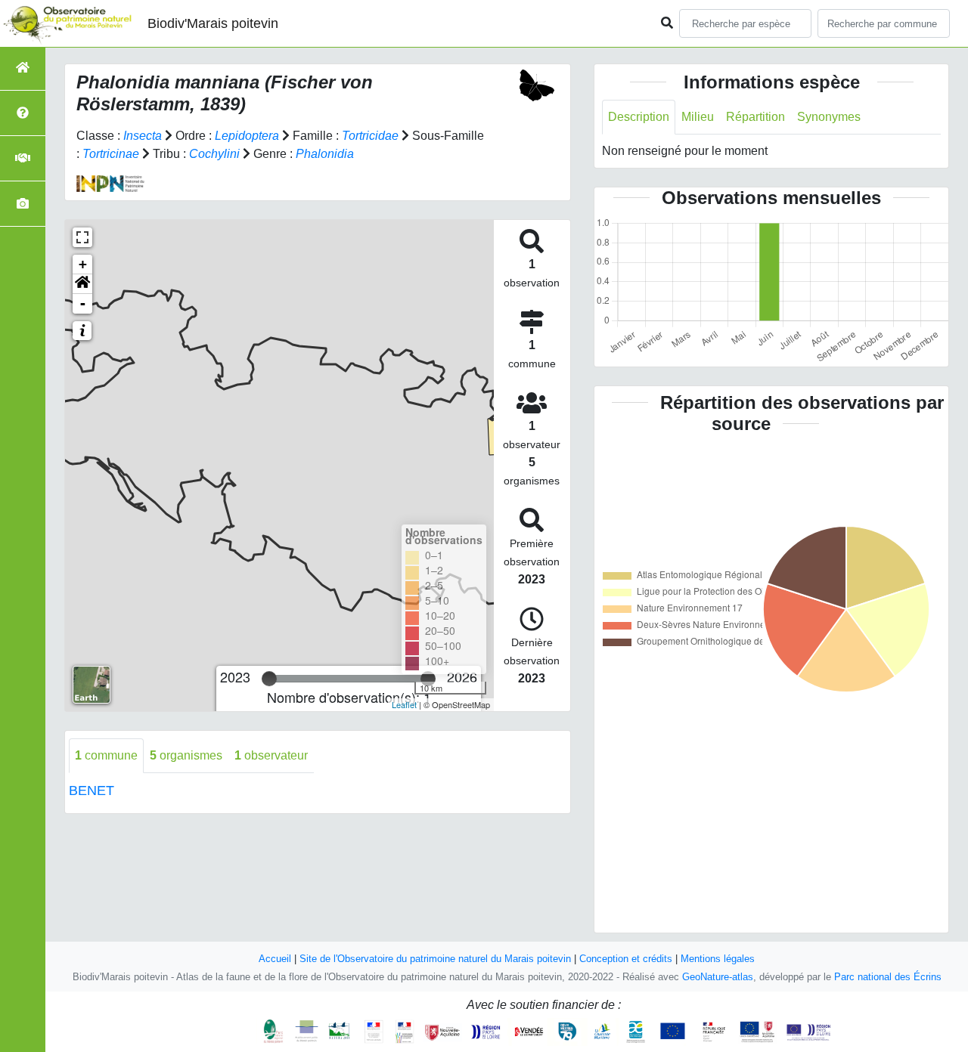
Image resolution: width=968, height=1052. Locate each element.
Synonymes (829, 116)
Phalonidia (325, 153)
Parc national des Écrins (888, 976)
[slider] (269, 678)
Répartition (755, 116)
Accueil (275, 958)
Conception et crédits (625, 958)
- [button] (83, 303)
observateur (271, 755)
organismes (186, 755)
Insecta (142, 135)
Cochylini (214, 153)
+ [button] (83, 264)
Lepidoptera (247, 135)
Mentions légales (718, 958)
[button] (82, 284)
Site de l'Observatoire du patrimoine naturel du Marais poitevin (435, 958)
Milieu (697, 116)
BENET (91, 790)
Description (638, 116)
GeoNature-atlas (717, 976)
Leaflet (404, 704)
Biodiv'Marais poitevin (212, 23)
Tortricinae (110, 153)
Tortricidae (370, 135)
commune (106, 755)
